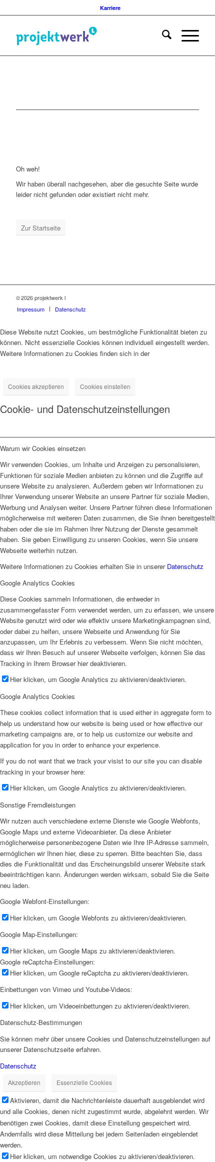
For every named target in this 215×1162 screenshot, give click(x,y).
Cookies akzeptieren (36, 386)
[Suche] (162, 36)
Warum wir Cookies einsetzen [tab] (43, 448)
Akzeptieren (24, 1082)
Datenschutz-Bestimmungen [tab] (41, 1022)
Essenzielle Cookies (84, 1082)
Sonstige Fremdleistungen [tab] (38, 805)
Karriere (110, 8)
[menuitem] (110, 7)
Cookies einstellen (105, 386)
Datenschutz (185, 566)
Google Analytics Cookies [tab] (37, 583)
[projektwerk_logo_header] (89, 36)
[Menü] (185, 36)
